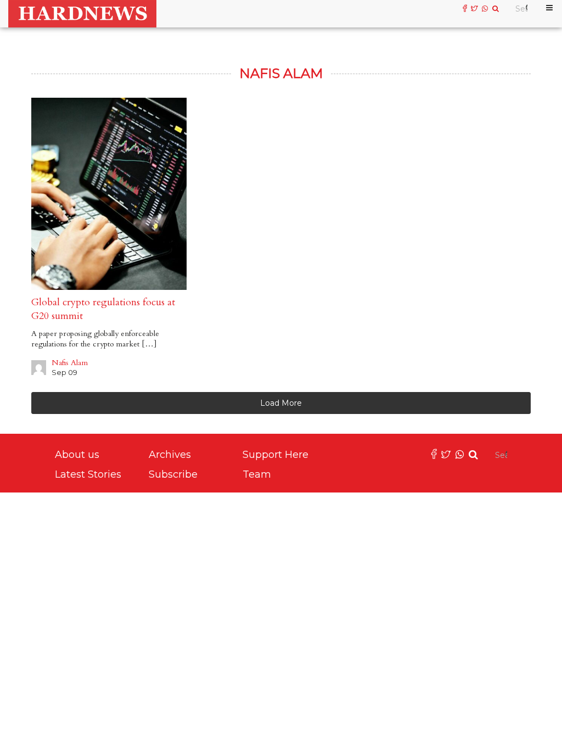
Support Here (275, 455)
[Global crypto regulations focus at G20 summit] (109, 194)
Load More (281, 403)
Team (257, 474)
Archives (170, 455)
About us (77, 455)
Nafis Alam (70, 362)
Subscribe (173, 474)
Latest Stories (88, 474)
